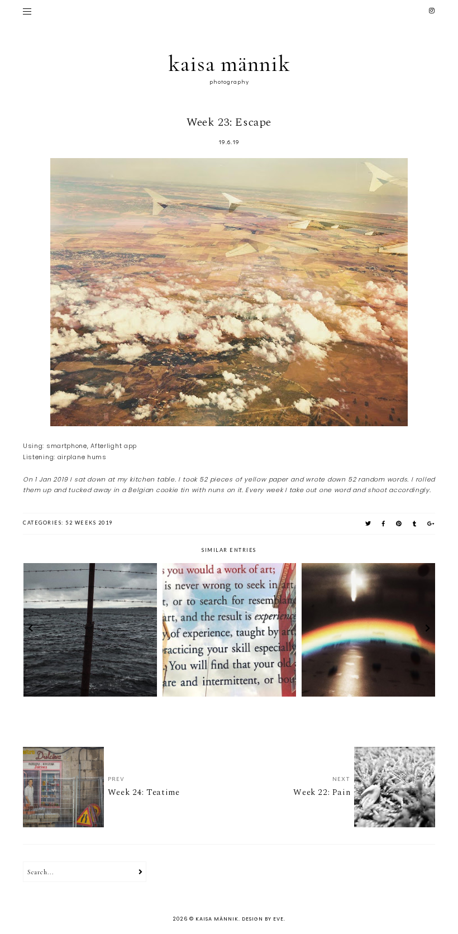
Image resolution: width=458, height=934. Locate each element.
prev (30, 629)
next (427, 629)
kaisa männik (229, 63)
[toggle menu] (27, 11)
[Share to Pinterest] (399, 523)
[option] (90, 630)
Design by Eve (263, 919)
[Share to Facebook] (384, 523)
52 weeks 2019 (89, 523)
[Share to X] (368, 523)
